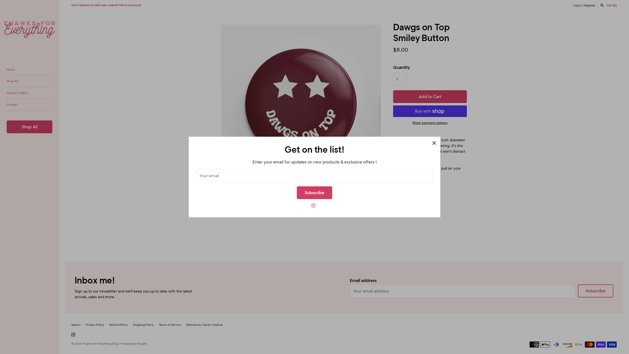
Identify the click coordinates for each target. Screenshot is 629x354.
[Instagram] (313, 207)
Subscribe (314, 192)
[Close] (434, 142)
